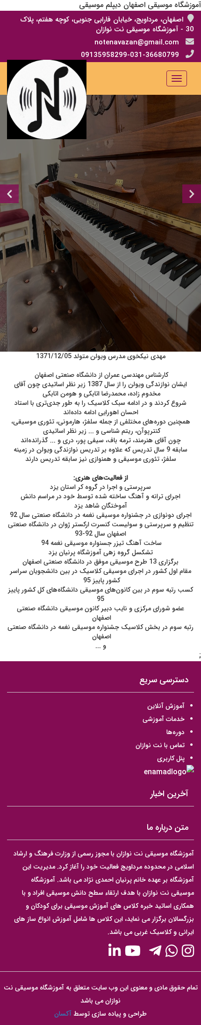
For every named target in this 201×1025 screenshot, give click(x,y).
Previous (9, 193)
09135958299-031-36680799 (130, 55)
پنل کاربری (171, 758)
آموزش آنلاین (166, 706)
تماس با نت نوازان (160, 745)
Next (191, 193)
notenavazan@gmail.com (136, 42)
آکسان (63, 1014)
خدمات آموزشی (164, 719)
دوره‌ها (175, 732)
